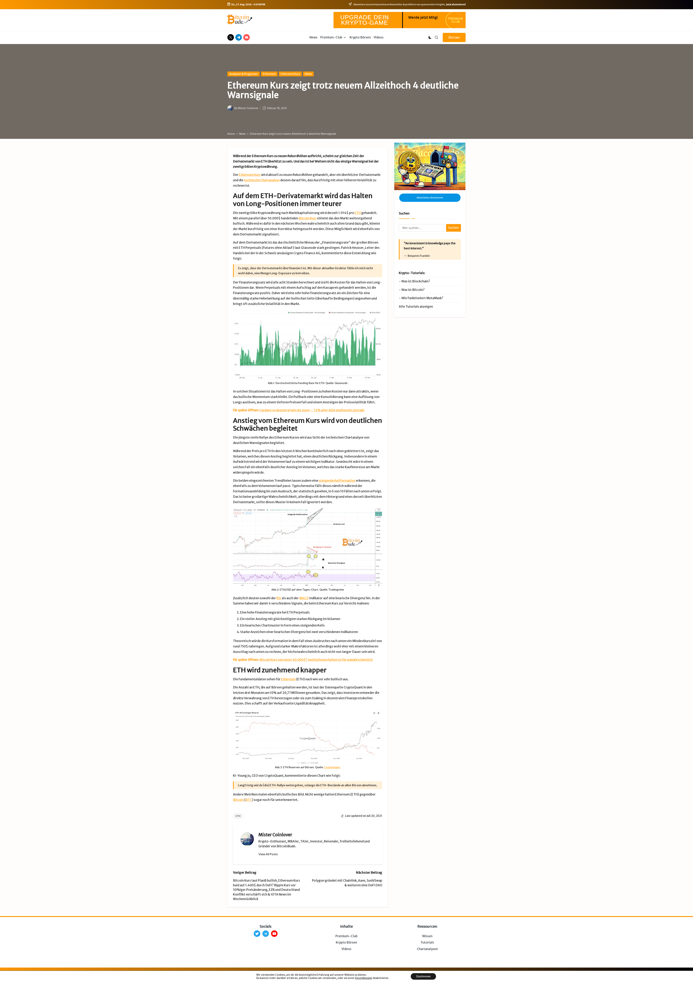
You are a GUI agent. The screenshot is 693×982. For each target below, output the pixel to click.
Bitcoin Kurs (308, 218)
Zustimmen (423, 976)
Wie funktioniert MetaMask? (422, 298)
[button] (454, 37)
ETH (358, 213)
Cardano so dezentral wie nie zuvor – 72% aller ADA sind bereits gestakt (312, 410)
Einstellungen (363, 978)
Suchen (404, 213)
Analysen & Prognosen (243, 74)
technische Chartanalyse (262, 180)
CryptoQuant (332, 767)
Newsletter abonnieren (430, 197)
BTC (249, 800)
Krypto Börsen (346, 942)
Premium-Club (346, 936)
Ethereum (269, 74)
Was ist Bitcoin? (413, 290)
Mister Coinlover (275, 835)
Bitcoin (238, 800)
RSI (278, 598)
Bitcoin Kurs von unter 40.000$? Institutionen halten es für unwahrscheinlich (316, 660)
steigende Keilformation (337, 481)
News (308, 74)
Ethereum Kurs (290, 74)
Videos (346, 949)
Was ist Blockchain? (415, 281)
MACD (304, 598)
